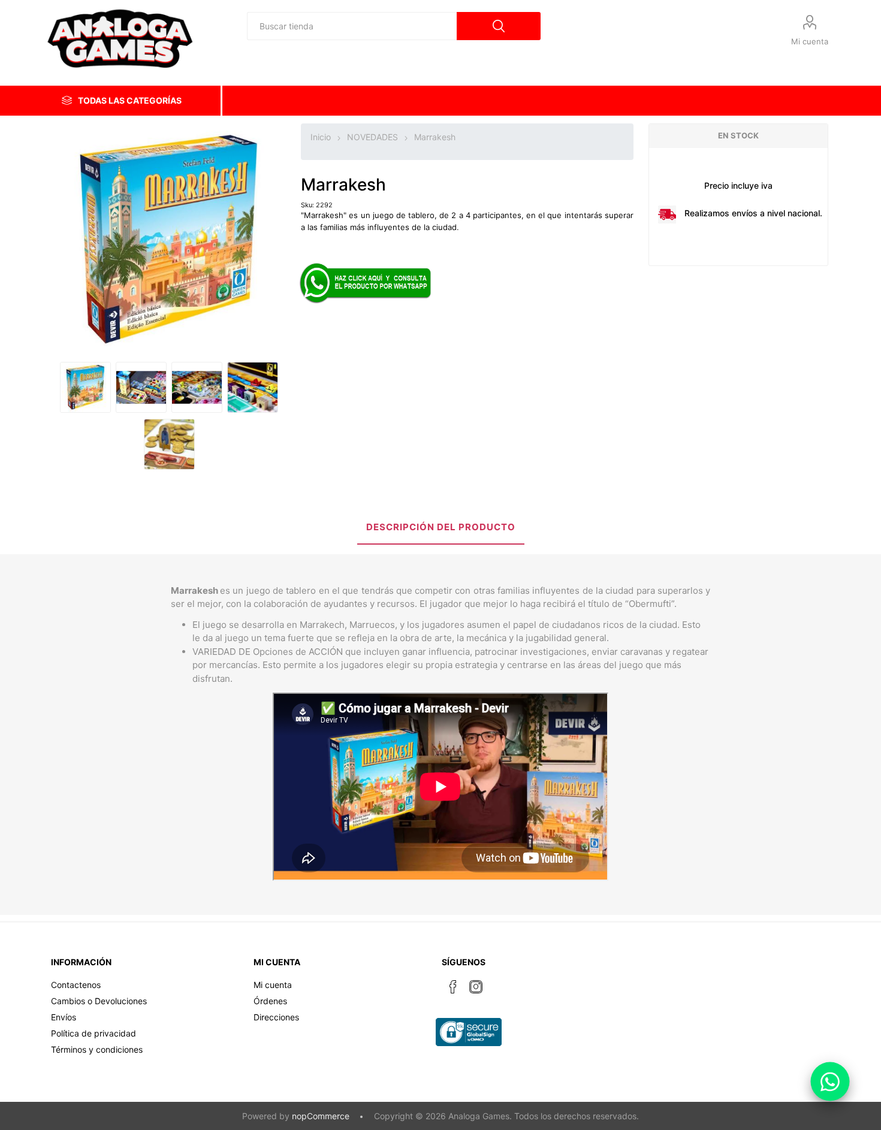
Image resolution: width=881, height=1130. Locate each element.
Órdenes (270, 1001)
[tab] (440, 528)
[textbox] (352, 26)
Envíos (63, 1017)
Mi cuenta (809, 41)
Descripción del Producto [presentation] (440, 527)
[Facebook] (453, 986)
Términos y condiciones (97, 1049)
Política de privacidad (93, 1033)
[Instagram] (475, 986)
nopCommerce (320, 1116)
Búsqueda (499, 26)
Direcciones (276, 1017)
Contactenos (76, 985)
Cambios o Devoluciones (99, 1001)
